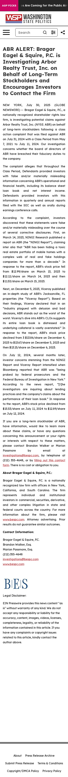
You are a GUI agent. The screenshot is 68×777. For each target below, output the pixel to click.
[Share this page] (62, 32)
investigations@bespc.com (21, 455)
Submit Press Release (19, 763)
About (17, 755)
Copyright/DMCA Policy (23, 771)
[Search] (45, 32)
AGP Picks (9, 5)
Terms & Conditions (50, 763)
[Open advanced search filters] (53, 32)
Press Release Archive (40, 755)
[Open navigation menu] (6, 32)
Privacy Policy (51, 771)
